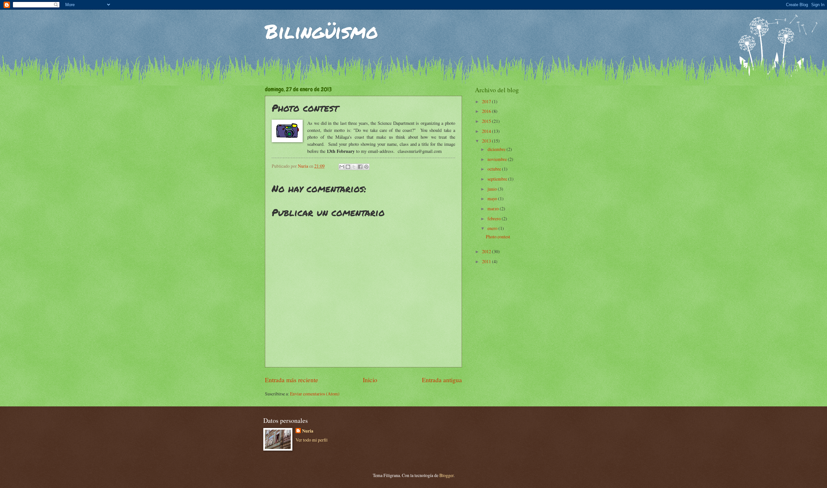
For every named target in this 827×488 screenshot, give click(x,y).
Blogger (446, 475)
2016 (487, 111)
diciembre (497, 149)
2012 (487, 251)
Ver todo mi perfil (312, 440)
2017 (487, 101)
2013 (487, 141)
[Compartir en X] (354, 167)
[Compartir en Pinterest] (366, 167)
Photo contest (498, 237)
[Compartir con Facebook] (360, 167)
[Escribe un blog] (348, 167)
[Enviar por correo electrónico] (342, 167)
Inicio (370, 380)
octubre (494, 169)
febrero (494, 218)
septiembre (497, 179)
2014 (487, 131)
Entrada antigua (442, 380)
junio (492, 189)
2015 (487, 121)
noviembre (497, 159)
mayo (492, 198)
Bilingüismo (321, 31)
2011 (487, 261)
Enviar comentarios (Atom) (315, 394)
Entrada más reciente (291, 380)
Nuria (307, 431)
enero (492, 228)
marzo (493, 208)
